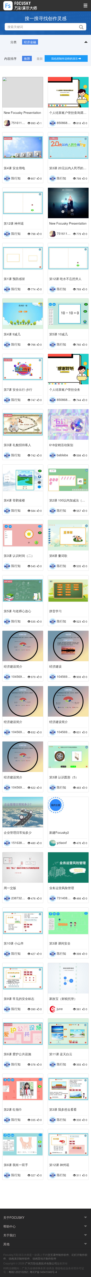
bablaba (62, 455)
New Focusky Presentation (22, 112)
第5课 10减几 (58, 334)
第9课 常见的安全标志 (19, 998)
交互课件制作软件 (58, 1254)
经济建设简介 (13, 666)
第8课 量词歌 (58, 555)
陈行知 (16, 178)
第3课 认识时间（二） (19, 555)
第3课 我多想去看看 (63, 1109)
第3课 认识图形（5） (63, 777)
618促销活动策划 (61, 445)
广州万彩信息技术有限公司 (41, 1263)
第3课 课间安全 (59, 943)
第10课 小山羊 (14, 943)
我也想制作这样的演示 (64, 58)
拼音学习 (55, 611)
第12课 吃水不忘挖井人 (65, 278)
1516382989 (20, 842)
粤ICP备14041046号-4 (43, 1272)
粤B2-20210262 (18, 1272)
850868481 (65, 122)
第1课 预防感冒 (14, 278)
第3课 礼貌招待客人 (17, 445)
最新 (40, 58)
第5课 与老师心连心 (17, 611)
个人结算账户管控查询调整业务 (68, 112)
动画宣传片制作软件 (44, 1258)
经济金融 (30, 42)
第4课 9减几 (12, 334)
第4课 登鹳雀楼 (14, 500)
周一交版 (10, 888)
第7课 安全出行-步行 (18, 389)
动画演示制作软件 (19, 1258)
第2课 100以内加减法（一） (68, 500)
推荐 (27, 58)
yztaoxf (62, 842)
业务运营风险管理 (61, 888)
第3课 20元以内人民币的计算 (68, 168)
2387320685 (20, 898)
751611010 (19, 122)
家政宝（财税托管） (63, 998)
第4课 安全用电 (14, 168)
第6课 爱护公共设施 (17, 1054)
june (60, 1008)
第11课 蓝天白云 (60, 1054)
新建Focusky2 (59, 832)
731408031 (65, 898)
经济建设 (55, 666)
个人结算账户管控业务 (64, 389)
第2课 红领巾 (13, 1109)
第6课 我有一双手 (16, 1164)
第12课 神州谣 (14, 223)
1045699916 (20, 676)
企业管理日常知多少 (18, 832)
